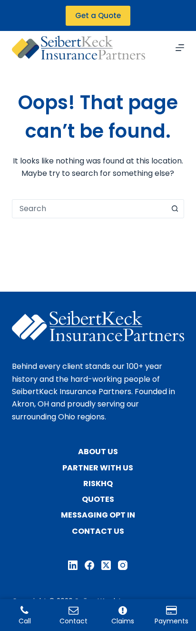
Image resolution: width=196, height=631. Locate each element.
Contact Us (98, 532)
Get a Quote (98, 15)
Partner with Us (97, 468)
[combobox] (89, 208)
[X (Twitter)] (106, 565)
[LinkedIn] (73, 565)
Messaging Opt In (98, 515)
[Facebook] (89, 565)
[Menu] (180, 47)
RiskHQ (98, 484)
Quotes (98, 500)
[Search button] (175, 209)
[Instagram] (122, 565)
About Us (98, 452)
